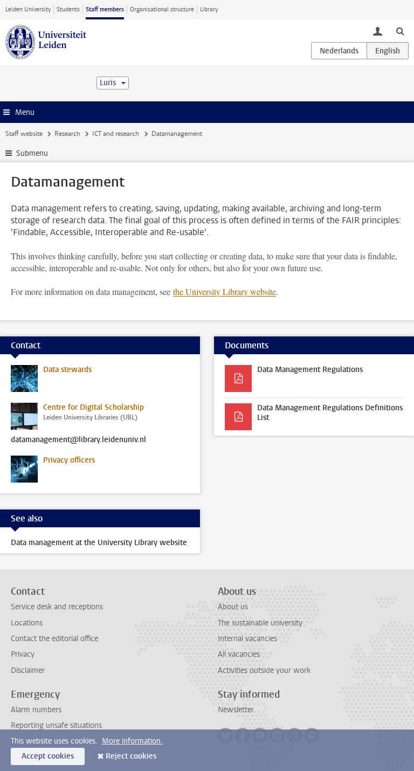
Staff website (24, 133)
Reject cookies (131, 756)
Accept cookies (48, 756)
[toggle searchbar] (400, 30)
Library (209, 9)
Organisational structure (162, 9)
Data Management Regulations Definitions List (330, 413)
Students (68, 9)
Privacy (22, 654)
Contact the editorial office (54, 639)
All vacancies (239, 654)
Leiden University (28, 9)
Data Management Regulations (310, 369)
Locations (27, 623)
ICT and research (115, 133)
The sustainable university (260, 623)
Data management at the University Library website (99, 543)
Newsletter (236, 710)
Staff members (105, 9)
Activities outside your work (264, 670)
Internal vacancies (247, 639)
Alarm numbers (36, 710)
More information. (132, 741)
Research (67, 133)
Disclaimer (28, 670)
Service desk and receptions (57, 607)
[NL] (339, 50)
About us (233, 607)
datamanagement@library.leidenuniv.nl (78, 440)
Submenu (32, 153)
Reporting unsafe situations (56, 725)
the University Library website (224, 291)
